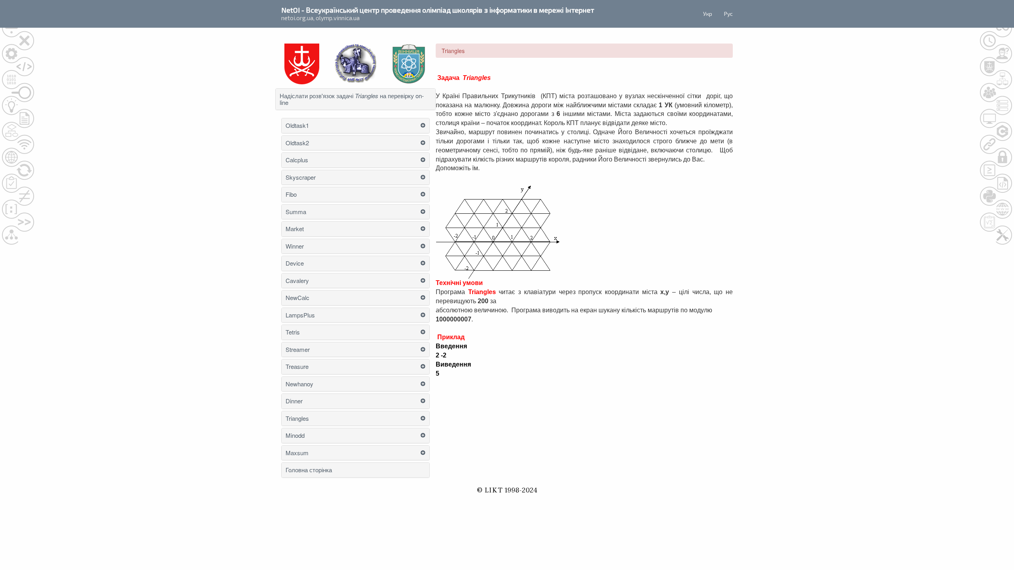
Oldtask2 (297, 143)
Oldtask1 (297, 125)
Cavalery (297, 280)
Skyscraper (301, 177)
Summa (296, 212)
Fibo (291, 194)
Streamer (298, 349)
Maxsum (297, 453)
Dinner (294, 401)
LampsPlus (300, 315)
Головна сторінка (309, 470)
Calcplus (297, 160)
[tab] (355, 99)
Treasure (297, 366)
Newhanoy (299, 384)
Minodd (295, 435)
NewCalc (297, 297)
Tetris (293, 332)
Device (295, 263)
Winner (295, 246)
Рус (728, 13)
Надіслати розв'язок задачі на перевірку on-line (352, 99)
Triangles (297, 418)
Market (295, 229)
